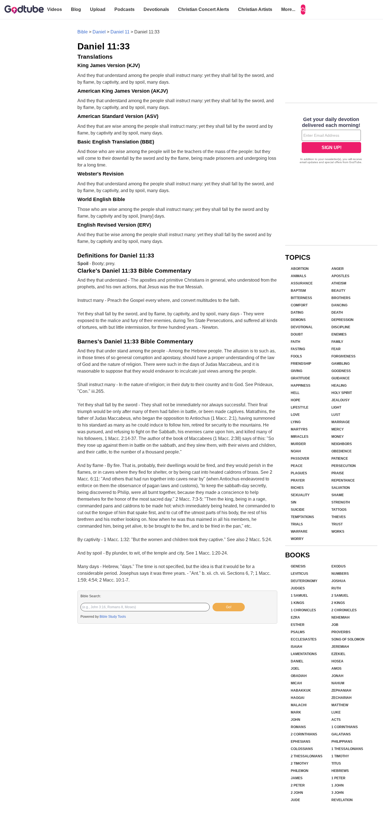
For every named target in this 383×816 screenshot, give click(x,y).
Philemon (299, 771)
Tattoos (339, 510)
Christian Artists (255, 9)
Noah (296, 451)
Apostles (340, 276)
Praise (337, 473)
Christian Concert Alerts (203, 9)
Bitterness (301, 298)
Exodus (338, 566)
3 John (337, 793)
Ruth (336, 588)
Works (337, 532)
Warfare (299, 532)
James (297, 778)
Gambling (340, 364)
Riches (297, 488)
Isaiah (296, 647)
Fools (296, 356)
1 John (337, 785)
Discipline (340, 327)
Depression (342, 320)
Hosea (337, 661)
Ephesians (300, 742)
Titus (336, 763)
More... (288, 9)
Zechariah (341, 698)
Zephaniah (341, 690)
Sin (293, 502)
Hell (295, 393)
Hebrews (340, 771)
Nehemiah (340, 617)
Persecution (343, 466)
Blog (76, 9)
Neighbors (341, 444)
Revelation (342, 800)
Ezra (295, 617)
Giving (296, 371)
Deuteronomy (304, 581)
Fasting (298, 349)
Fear (336, 349)
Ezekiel (338, 654)
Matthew (339, 705)
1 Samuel (299, 596)
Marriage (340, 422)
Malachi (298, 705)
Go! (228, 607)
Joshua (338, 581)
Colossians (302, 749)
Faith (295, 342)
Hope (295, 400)
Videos (54, 9)
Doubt (297, 334)
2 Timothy (299, 763)
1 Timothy (340, 756)
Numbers (340, 574)
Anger (337, 269)
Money (337, 437)
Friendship (301, 364)
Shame (337, 495)
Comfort (299, 305)
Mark (296, 712)
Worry (297, 539)
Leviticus (299, 574)
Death (337, 312)
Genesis (298, 566)
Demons (298, 320)
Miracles (299, 437)
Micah (296, 683)
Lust (335, 415)
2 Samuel (340, 596)
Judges (298, 588)
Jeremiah (340, 647)
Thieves (338, 517)
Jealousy (340, 400)
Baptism (298, 291)
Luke (336, 712)
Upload (97, 9)
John (295, 720)
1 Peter (338, 778)
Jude (295, 800)
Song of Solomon (347, 639)
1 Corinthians (344, 727)
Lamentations (304, 654)
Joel (295, 669)
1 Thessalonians (347, 749)
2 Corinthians (304, 734)
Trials (297, 524)
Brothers (340, 298)
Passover (300, 459)
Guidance (340, 378)
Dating (297, 312)
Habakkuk (301, 690)
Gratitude (300, 378)
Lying (296, 422)
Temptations (302, 517)
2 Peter (298, 785)
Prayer (298, 480)
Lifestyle (299, 407)
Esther (297, 625)
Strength (340, 502)
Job (334, 625)
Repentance (343, 480)
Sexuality (300, 495)
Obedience (341, 451)
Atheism (338, 283)
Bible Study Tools (113, 617)
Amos (336, 669)
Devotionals (156, 9)
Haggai (297, 698)
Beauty (338, 291)
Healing (339, 386)
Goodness (341, 371)
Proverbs (340, 632)
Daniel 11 (120, 31)
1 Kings (297, 603)
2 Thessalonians (306, 756)
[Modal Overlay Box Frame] (331, 141)
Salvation (340, 488)
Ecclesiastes (304, 639)
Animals (298, 276)
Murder (298, 444)
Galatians (341, 734)
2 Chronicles (344, 610)
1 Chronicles (303, 610)
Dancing (339, 305)
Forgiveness (343, 356)
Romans (298, 727)
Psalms (298, 632)
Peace (297, 466)
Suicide (297, 510)
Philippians (341, 742)
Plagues (299, 473)
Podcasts (124, 9)
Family (337, 342)
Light (336, 407)
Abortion (300, 269)
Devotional (302, 327)
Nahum (337, 683)
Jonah (337, 676)
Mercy (337, 429)
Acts (336, 720)
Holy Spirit (341, 393)
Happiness (300, 386)
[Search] (303, 9)
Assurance (302, 283)
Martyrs (299, 429)
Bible (82, 31)
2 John (297, 793)
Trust (337, 524)
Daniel (99, 31)
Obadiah (299, 676)
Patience (339, 459)
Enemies (339, 334)
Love (295, 415)
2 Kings (338, 603)
